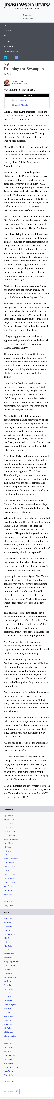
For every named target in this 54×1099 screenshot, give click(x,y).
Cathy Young (8, 906)
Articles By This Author (21, 105)
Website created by (10, 1091)
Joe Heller (7, 981)
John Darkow (8, 946)
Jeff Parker (8, 1028)
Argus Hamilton (9, 835)
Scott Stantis (8, 1052)
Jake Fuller (8, 969)
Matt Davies (8, 950)
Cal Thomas (8, 890)
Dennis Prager (9, 863)
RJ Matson (7, 1009)
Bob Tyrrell (8, 894)
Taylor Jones (8, 993)
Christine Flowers (10, 831)
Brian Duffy (8, 958)
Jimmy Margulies (10, 1005)
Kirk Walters (8, 1063)
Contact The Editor (20, 100)
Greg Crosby (8, 827)
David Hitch (8, 985)
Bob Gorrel (8, 973)
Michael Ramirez (10, 1036)
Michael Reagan (9, 867)
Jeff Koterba (8, 1001)
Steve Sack (8, 1040)
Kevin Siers (8, 1044)
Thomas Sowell (9, 882)
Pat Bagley (7, 922)
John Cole (7, 938)
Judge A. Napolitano (11, 859)
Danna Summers (9, 1055)
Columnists (8, 30)
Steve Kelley (8, 997)
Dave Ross (7, 870)
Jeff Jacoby (8, 847)
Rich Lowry (8, 851)
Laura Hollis (8, 843)
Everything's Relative (11, 962)
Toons (6, 36)
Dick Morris (8, 855)
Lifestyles (7, 41)
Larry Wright (8, 1071)
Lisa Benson (8, 926)
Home (6, 25)
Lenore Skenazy (9, 878)
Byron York (8, 902)
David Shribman (9, 874)
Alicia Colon (8, 824)
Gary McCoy (8, 1012)
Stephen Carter (9, 820)
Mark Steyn (8, 886)
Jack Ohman (8, 1024)
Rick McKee (8, 1016)
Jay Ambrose (8, 816)
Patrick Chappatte (10, 934)
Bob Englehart (9, 954)
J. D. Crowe (8, 942)
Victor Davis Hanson (11, 839)
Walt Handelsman (10, 977)
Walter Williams (9, 898)
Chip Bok (7, 930)
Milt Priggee (8, 1032)
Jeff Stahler (8, 1048)
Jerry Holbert (8, 989)
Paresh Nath (8, 1020)
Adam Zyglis (8, 1075)
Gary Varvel (8, 1059)
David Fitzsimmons (11, 965)
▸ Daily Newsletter (11, 52)
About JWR (8, 46)
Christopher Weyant (11, 1067)
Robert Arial (8, 919)
